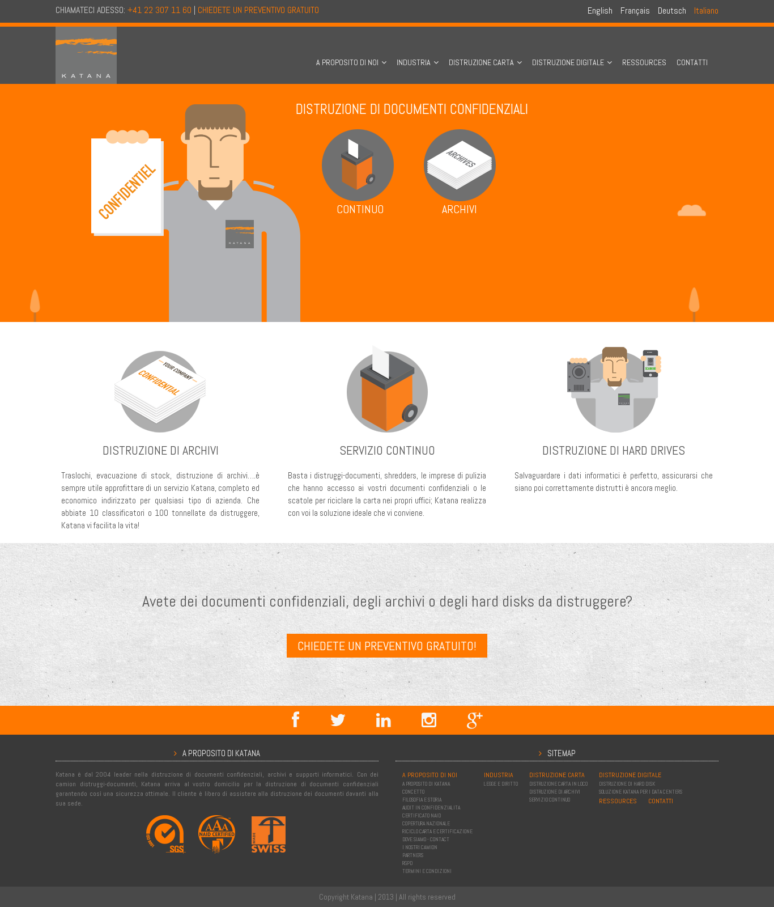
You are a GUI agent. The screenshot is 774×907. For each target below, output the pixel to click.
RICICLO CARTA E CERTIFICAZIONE (437, 831)
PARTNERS (412, 855)
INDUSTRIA (414, 62)
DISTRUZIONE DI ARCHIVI (554, 792)
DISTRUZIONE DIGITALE (568, 62)
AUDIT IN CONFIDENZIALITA (431, 807)
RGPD (407, 863)
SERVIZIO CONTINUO (549, 799)
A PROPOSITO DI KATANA (426, 784)
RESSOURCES (644, 62)
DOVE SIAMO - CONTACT (425, 839)
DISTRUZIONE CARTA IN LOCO (558, 784)
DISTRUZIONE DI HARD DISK (627, 784)
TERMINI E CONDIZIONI (427, 871)
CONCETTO (413, 792)
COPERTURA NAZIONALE (426, 823)
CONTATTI (692, 62)
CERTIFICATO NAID (421, 815)
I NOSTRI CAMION (419, 847)
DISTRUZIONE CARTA (481, 62)
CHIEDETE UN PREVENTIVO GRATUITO (258, 10)
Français (635, 10)
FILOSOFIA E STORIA (421, 799)
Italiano (706, 10)
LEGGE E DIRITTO (501, 784)
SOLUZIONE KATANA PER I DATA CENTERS (640, 792)
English (600, 10)
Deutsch (672, 10)
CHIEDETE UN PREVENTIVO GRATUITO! (387, 646)
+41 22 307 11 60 (159, 10)
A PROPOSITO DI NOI (347, 62)
